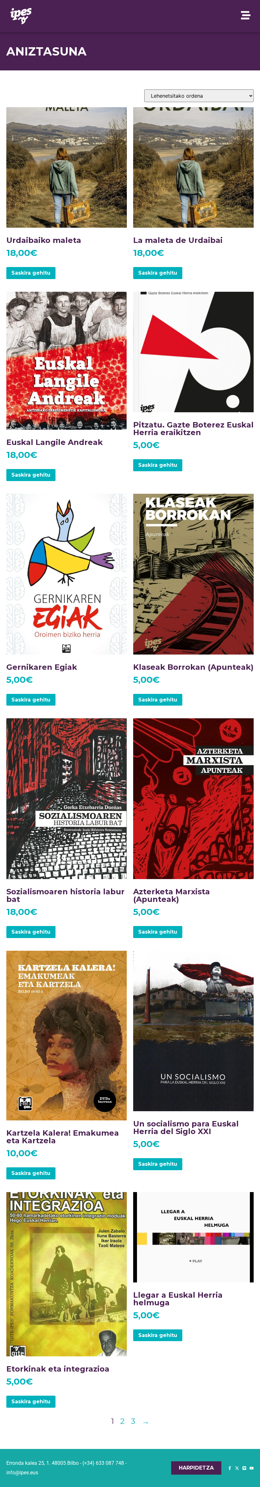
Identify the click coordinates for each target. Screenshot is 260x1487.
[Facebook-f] (230, 1468)
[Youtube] (252, 1468)
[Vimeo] (244, 1468)
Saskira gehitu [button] (30, 273)
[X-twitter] (237, 1468)
